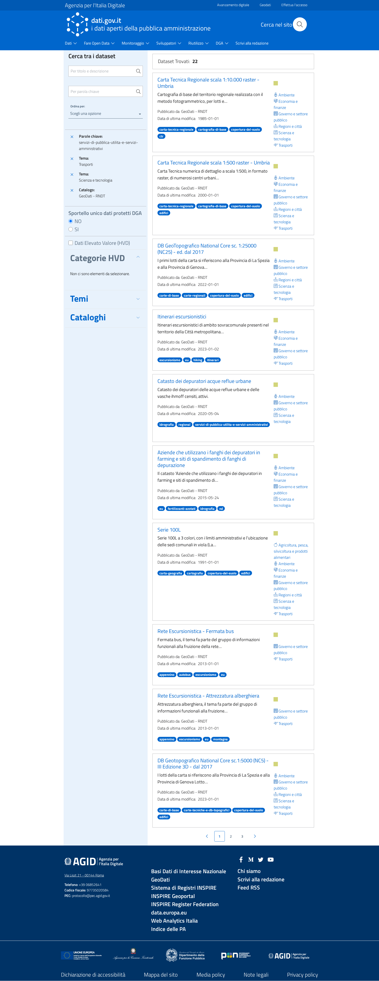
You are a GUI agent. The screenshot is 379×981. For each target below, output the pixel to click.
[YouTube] (270, 859)
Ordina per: (77, 106)
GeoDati (160, 880)
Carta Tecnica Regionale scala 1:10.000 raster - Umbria (208, 83)
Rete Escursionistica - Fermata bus (195, 631)
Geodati (265, 4)
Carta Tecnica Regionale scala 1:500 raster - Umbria (213, 162)
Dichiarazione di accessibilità (93, 974)
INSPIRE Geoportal (173, 896)
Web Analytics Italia (174, 921)
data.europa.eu (169, 913)
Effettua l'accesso (294, 4)
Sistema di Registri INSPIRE (183, 888)
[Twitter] (260, 859)
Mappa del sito (161, 974)
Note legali (256, 974)
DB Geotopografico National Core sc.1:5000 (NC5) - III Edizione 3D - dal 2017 (213, 763)
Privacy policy (302, 974)
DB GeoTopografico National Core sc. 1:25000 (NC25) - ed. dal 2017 (206, 249)
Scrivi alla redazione (261, 879)
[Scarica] (276, 83)
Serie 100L (169, 530)
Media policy (211, 974)
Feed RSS (249, 888)
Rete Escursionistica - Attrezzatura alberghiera (208, 696)
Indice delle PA (168, 929)
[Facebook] (241, 859)
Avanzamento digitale (233, 4)
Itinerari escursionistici (181, 316)
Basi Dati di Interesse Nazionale (188, 871)
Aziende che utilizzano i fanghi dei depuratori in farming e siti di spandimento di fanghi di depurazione (208, 458)
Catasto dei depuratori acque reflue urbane (204, 381)
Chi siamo (249, 871)
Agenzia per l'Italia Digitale (95, 5)
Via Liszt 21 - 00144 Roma (84, 875)
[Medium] (250, 859)
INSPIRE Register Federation (185, 904)
